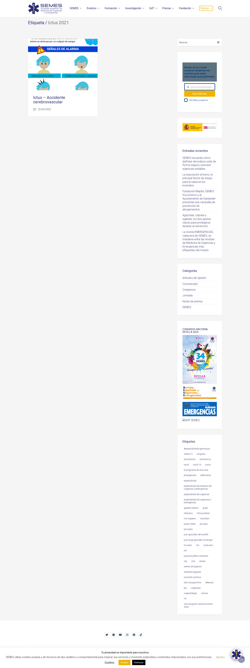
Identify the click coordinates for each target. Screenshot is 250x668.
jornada (203, 524)
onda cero (208, 545)
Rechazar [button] (138, 662)
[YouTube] (120, 634)
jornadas (188, 529)
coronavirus (205, 459)
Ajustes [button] (220, 657)
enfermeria (206, 475)
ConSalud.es (189, 459)
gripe (205, 508)
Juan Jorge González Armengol (198, 540)
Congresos (189, 289)
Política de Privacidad (199, 103)
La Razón (188, 545)
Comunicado (190, 283)
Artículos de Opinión (194, 278)
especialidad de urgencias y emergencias (197, 501)
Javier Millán (190, 524)
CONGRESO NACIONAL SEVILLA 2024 (195, 330)
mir (197, 545)
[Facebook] (134, 634)
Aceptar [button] (124, 662)
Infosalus (188, 513)
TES (185, 588)
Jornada (187, 295)
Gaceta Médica (191, 508)
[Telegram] (113, 634)
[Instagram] (127, 634)
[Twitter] (106, 634)
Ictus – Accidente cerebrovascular (49, 99)
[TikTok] (140, 634)
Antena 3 (188, 454)
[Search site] (220, 8)
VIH (185, 598)
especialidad (190, 480)
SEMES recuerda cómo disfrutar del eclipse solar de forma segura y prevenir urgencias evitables (199, 163)
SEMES (186, 307)
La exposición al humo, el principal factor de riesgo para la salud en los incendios (197, 180)
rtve (193, 561)
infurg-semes (203, 513)
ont (185, 550)
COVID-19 (197, 464)
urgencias (196, 588)
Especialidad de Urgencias (197, 494)
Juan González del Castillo (196, 534)
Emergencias (190, 475)
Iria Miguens (190, 518)
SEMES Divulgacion (193, 566)
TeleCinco (209, 582)
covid (186, 464)
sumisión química (192, 577)
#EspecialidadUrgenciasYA (197, 448)
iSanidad (204, 518)
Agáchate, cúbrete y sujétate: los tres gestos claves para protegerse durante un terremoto (196, 221)
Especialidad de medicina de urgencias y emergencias (198, 487)
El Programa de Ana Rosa (196, 470)
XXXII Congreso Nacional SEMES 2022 (198, 605)
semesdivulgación (192, 572)
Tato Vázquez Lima (192, 582)
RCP (185, 561)
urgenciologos (190, 593)
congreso (201, 454)
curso (208, 464)
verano (204, 593)
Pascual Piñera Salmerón (196, 556)
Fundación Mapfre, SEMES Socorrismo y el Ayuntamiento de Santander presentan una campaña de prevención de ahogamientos (199, 200)
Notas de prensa (192, 301)
